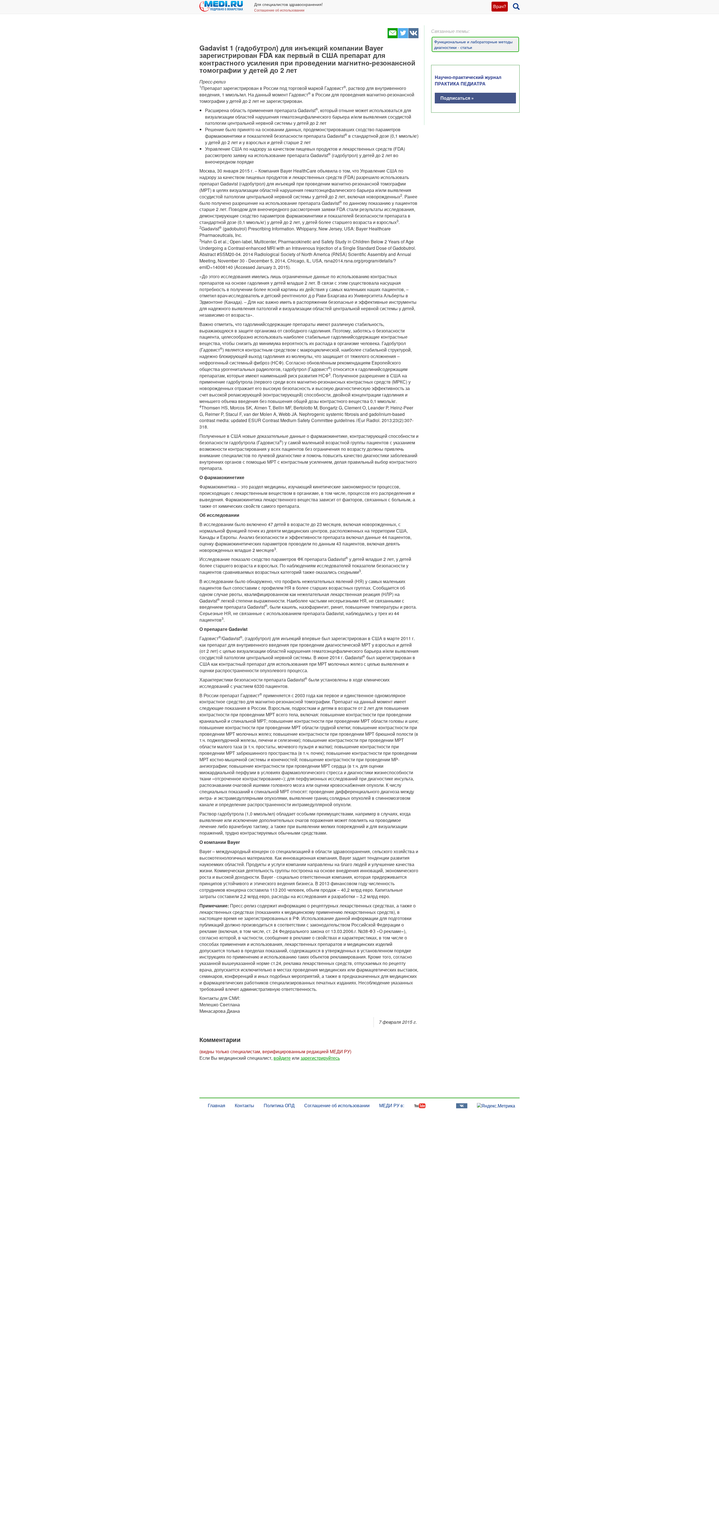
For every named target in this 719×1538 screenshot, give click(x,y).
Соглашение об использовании (279, 10)
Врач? (499, 6)
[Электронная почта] (392, 36)
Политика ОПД (279, 1105)
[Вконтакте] (413, 36)
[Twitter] (403, 36)
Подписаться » (457, 98)
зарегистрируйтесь (320, 1058)
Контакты (244, 1105)
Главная (216, 1105)
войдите (282, 1058)
